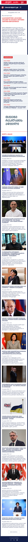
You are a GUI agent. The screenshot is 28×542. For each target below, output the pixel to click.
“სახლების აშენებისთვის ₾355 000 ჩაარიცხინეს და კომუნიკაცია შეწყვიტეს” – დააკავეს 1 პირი (15, 107)
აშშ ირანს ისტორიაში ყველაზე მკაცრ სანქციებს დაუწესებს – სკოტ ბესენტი (15, 88)
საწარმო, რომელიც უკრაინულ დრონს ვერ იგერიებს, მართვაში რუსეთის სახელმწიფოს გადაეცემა (14, 64)
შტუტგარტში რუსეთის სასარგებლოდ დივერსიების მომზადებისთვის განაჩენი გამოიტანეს (13, 101)
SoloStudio (16, 537)
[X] (6, 51)
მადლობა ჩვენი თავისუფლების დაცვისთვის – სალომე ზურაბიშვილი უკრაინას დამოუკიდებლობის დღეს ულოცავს (14, 352)
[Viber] (18, 51)
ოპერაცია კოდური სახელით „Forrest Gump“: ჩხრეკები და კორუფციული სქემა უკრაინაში (14, 70)
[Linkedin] (12, 51)
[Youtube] (17, 540)
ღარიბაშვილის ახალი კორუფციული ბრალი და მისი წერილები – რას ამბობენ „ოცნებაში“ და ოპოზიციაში (14, 385)
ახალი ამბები (7, 60)
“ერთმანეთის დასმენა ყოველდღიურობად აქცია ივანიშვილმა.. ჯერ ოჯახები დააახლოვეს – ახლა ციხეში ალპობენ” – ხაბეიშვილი (13, 220)
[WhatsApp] (9, 51)
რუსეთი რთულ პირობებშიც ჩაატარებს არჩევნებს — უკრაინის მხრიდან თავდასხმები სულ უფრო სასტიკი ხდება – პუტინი (15, 94)
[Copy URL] (21, 51)
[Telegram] (15, 51)
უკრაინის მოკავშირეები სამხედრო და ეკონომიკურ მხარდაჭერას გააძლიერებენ (13, 156)
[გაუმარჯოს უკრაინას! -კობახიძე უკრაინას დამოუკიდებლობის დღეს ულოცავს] (14, 507)
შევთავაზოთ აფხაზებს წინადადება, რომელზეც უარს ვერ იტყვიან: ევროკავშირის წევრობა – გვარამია (15, 76)
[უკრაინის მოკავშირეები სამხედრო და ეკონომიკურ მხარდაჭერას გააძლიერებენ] (14, 144)
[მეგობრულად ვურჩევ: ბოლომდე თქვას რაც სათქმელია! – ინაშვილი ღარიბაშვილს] (14, 276)
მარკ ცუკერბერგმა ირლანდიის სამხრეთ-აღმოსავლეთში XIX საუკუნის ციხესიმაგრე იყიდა (15, 82)
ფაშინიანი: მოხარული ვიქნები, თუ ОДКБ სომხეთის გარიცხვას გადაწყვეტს (13, 188)
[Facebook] (3, 51)
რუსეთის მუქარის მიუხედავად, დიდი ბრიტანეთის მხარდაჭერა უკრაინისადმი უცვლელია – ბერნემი (13, 417)
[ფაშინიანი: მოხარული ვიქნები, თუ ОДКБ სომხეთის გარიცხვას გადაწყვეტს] (14, 176)
